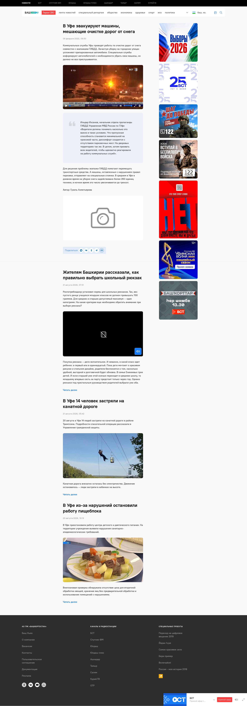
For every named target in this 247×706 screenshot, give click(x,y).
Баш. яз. (201, 12)
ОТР (92, 685)
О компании (28, 639)
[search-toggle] (221, 12)
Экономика (126, 12)
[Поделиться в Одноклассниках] (91, 250)
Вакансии (27, 646)
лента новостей (67, 12)
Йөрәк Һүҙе (165, 643)
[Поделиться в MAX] (81, 250)
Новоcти (26, 3)
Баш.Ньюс (27, 633)
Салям (137, 3)
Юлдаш (72, 3)
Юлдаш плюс (89, 3)
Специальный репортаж (91, 12)
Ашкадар (108, 3)
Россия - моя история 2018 (173, 669)
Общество (112, 12)
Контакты (27, 652)
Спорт (151, 12)
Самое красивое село (170, 649)
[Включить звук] (138, 351)
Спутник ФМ (55, 3)
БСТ (39, 3)
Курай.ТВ (152, 3)
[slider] (90, 105)
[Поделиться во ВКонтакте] (86, 250)
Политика (170, 12)
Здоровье (140, 12)
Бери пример (166, 656)
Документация (29, 669)
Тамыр (124, 3)
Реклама (26, 675)
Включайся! (165, 662)
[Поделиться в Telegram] (96, 250)
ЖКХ (160, 12)
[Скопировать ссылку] (102, 250)
